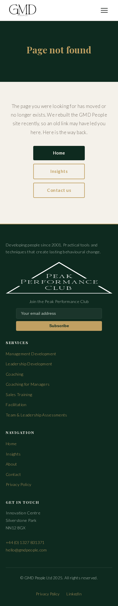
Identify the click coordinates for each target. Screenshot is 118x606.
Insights (59, 171)
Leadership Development (29, 363)
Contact (13, 474)
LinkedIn (74, 594)
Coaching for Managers (28, 384)
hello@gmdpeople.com (26, 549)
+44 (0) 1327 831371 (25, 542)
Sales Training (19, 394)
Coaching (14, 374)
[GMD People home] (22, 10)
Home (59, 152)
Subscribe (59, 326)
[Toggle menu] (104, 10)
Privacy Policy (18, 484)
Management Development (31, 353)
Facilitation (16, 404)
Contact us (59, 190)
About (11, 464)
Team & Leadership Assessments (36, 414)
